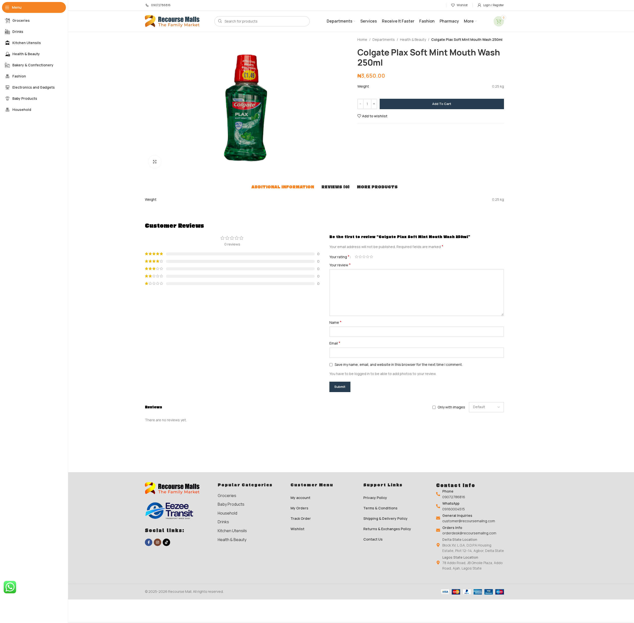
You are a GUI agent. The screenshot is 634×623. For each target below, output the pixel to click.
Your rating (339, 257)
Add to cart (441, 103)
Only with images (451, 407)
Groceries (227, 495)
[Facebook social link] (148, 542)
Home (362, 39)
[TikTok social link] (166, 542)
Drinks (223, 521)
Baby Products (231, 504)
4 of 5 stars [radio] (368, 256)
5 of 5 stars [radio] (371, 256)
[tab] (282, 187)
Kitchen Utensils (232, 530)
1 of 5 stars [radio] (356, 256)
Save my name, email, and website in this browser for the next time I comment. (399, 364)
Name (335, 322)
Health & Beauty (413, 39)
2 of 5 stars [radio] (360, 256)
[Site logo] (174, 20)
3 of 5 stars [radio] (364, 256)
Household (227, 513)
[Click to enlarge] (155, 161)
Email (334, 343)
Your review (340, 265)
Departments (383, 39)
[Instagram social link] (157, 542)
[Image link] (174, 488)
